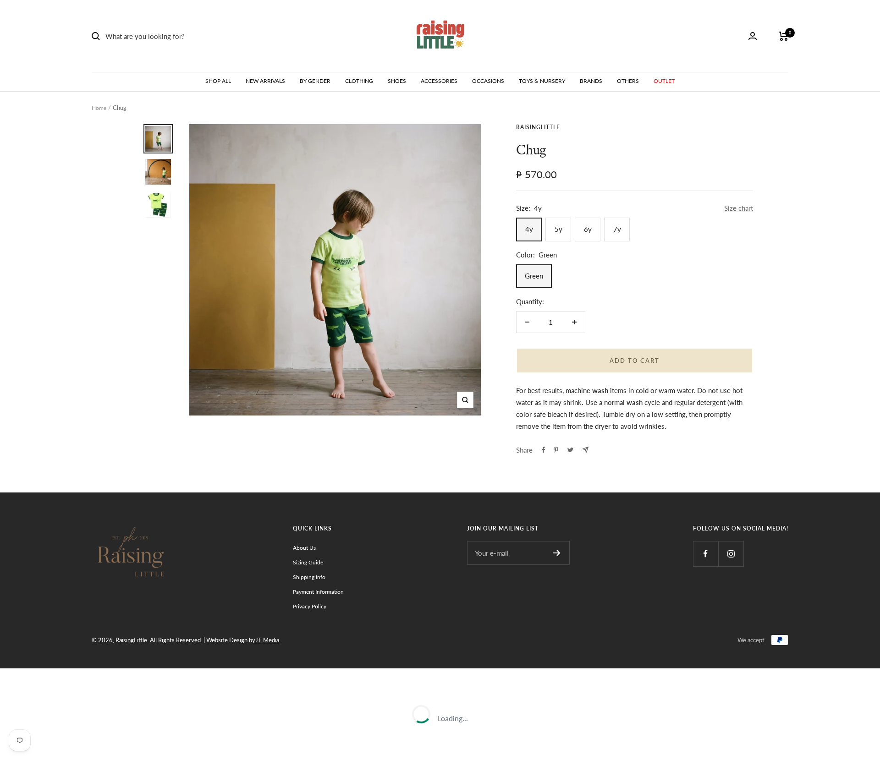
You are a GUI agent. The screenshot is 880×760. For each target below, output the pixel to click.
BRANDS (591, 80)
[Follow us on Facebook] (705, 553)
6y (588, 229)
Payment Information (318, 591)
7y (617, 229)
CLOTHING (359, 80)
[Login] (752, 36)
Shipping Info (309, 577)
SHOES (397, 80)
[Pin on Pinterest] (556, 450)
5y (558, 229)
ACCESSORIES (439, 80)
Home (99, 107)
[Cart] (783, 36)
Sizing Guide (308, 562)
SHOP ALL (218, 80)
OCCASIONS (488, 80)
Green (534, 276)
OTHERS (628, 80)
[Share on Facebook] (543, 450)
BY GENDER (315, 80)
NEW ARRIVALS (265, 80)
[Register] (557, 553)
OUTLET (664, 80)
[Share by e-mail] (585, 450)
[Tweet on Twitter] (570, 450)
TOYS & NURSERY (542, 80)
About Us (304, 547)
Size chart (738, 208)
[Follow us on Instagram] (730, 553)
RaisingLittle (538, 127)
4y (529, 229)
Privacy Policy (309, 606)
